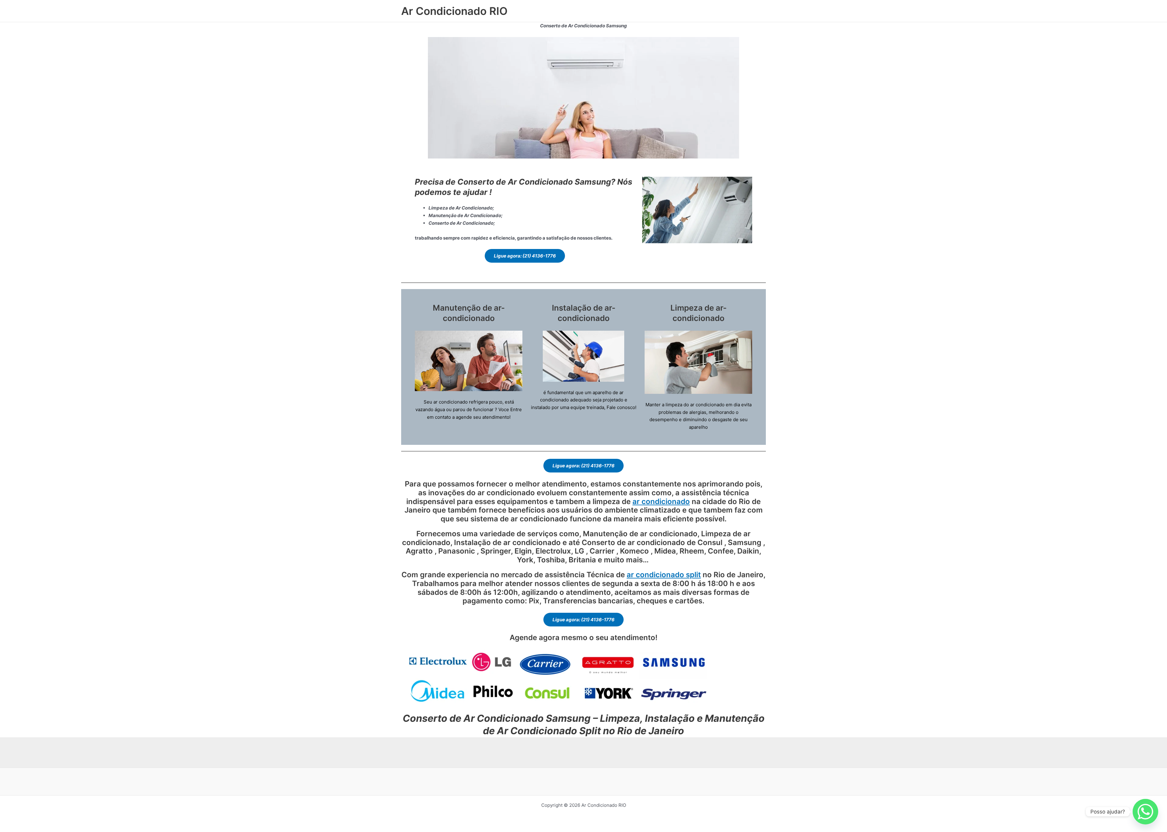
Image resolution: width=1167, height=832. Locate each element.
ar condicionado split (664, 574)
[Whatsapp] (1145, 811)
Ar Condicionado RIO (454, 11)
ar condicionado (661, 501)
